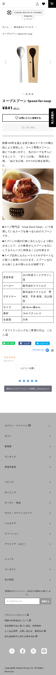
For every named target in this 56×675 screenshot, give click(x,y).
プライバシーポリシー (15, 615)
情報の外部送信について (16, 620)
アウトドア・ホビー (15, 544)
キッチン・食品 (13, 502)
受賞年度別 (10, 466)
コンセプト (10, 569)
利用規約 (37, 625)
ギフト (8, 436)
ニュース (9, 559)
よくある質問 (11, 631)
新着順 (8, 446)
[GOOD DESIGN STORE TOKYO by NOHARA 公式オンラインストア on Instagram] (33, 653)
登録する (45, 601)
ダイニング (10, 492)
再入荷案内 (52, 118)
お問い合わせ (26, 631)
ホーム (5, 27)
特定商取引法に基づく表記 (17, 625)
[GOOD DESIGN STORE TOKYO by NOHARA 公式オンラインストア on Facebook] (22, 653)
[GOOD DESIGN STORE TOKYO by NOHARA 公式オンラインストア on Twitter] (12, 653)
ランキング (10, 456)
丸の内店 (9, 579)
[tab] (28, 367)
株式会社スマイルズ (23, 27)
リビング (9, 481)
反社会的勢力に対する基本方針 (20, 636)
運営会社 (39, 631)
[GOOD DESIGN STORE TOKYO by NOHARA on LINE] (44, 653)
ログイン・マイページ (16, 425)
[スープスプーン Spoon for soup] (24, 94)
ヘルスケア (10, 523)
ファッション (12, 533)
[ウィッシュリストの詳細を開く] (43, 4)
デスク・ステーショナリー (18, 513)
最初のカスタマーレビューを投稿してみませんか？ (28, 388)
